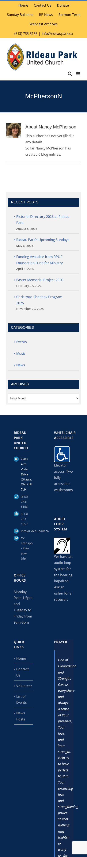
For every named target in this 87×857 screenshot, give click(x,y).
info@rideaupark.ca (57, 33)
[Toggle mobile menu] (78, 73)
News (20, 365)
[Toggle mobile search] (70, 73)
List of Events (21, 699)
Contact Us (22, 672)
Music (21, 353)
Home (21, 658)
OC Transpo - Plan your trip (27, 548)
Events (21, 342)
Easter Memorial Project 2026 (39, 280)
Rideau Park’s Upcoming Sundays (42, 239)
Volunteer (23, 686)
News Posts (20, 716)
